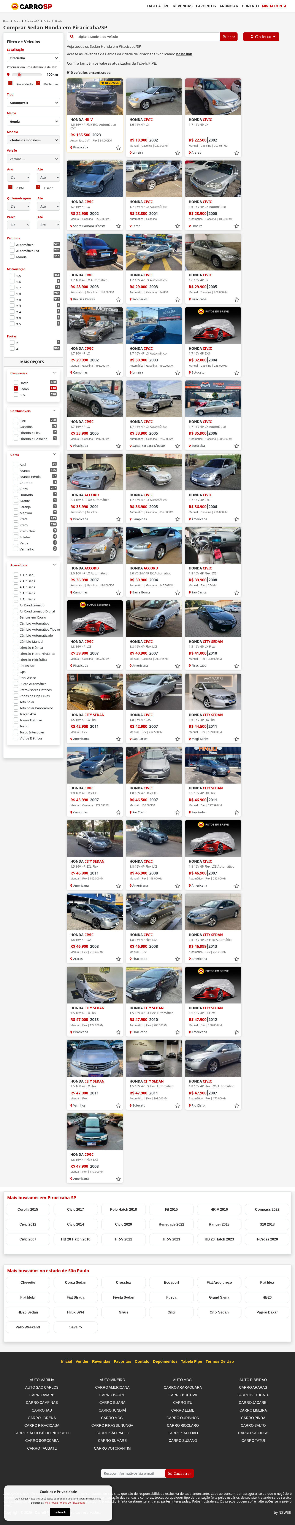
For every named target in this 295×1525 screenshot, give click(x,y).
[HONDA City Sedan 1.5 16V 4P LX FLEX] (213, 618)
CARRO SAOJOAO (183, 1433)
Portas (12, 336)
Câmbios (13, 238)
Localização (15, 50)
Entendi (60, 1512)
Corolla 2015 (27, 1209)
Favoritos (206, 6)
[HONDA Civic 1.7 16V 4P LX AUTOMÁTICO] (154, 179)
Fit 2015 (171, 1209)
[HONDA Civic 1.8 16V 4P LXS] (95, 618)
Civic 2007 (27, 1239)
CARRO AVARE (41, 1395)
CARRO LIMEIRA (253, 1410)
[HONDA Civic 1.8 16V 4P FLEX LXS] (154, 618)
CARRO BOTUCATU (253, 1395)
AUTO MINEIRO (112, 1380)
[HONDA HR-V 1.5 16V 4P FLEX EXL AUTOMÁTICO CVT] (95, 96)
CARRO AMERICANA (112, 1387)
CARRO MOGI (112, 1418)
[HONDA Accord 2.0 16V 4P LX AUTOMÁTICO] (95, 545)
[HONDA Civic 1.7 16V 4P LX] (213, 96)
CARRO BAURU (112, 1395)
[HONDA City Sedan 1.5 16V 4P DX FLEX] (213, 692)
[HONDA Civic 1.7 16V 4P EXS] (213, 325)
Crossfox (123, 1282)
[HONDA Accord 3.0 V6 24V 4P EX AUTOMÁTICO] (154, 545)
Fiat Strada (75, 1297)
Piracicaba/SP (32, 21)
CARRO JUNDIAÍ (112, 1410)
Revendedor (25, 84)
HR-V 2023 (171, 1239)
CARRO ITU (182, 1402)
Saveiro (75, 1327)
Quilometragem (19, 198)
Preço (11, 217)
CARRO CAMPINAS (42, 1402)
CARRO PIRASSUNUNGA (112, 1425)
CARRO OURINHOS (183, 1418)
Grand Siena (219, 1297)
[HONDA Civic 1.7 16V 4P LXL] (213, 472)
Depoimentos (165, 1361)
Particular (51, 84)
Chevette (28, 1282)
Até (40, 169)
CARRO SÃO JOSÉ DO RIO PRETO (42, 1433)
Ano (10, 169)
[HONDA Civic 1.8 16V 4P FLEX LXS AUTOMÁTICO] (213, 838)
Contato (250, 6)
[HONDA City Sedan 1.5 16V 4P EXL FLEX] (95, 838)
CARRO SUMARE (112, 1440)
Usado (48, 188)
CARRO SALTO (253, 1425)
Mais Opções (32, 361)
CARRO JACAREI (253, 1402)
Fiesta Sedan (123, 1297)
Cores (14, 454)
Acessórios (18, 565)
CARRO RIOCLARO (183, 1425)
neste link (184, 54)
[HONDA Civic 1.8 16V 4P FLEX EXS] (213, 545)
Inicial (66, 1361)
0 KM (20, 188)
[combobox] (33, 57)
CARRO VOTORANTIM (112, 1448)
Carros (17, 21)
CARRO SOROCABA (42, 1440)
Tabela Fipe (158, 6)
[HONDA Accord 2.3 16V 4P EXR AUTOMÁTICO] (95, 472)
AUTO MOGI (182, 1380)
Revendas (183, 6)
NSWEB (285, 1512)
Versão (12, 151)
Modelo (12, 132)
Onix (171, 1312)
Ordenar (263, 37)
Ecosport (171, 1282)
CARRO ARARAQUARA (183, 1387)
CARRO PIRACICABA (41, 1425)
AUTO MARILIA (42, 1380)
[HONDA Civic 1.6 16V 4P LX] (154, 96)
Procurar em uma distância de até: (32, 67)
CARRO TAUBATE (42, 1448)
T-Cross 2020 (267, 1239)
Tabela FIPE (146, 63)
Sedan (47, 21)
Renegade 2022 (171, 1224)
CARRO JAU (42, 1410)
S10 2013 (267, 1224)
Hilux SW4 (75, 1312)
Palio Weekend (28, 1327)
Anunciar (228, 6)
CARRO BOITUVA (182, 1395)
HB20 (267, 1297)
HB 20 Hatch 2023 (219, 1239)
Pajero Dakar (267, 1312)
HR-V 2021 (123, 1239)
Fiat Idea (267, 1282)
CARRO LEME (182, 1410)
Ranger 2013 (219, 1224)
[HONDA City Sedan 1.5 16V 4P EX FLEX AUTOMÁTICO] (154, 985)
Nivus (123, 1312)
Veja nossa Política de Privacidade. (65, 1502)
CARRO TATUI (253, 1440)
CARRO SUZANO (183, 1440)
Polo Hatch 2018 (123, 1209)
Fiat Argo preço (219, 1282)
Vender (82, 1361)
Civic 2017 (75, 1209)
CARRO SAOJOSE (253, 1433)
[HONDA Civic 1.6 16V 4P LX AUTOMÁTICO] (213, 179)
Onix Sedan (219, 1312)
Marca (11, 113)
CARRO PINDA (253, 1418)
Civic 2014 (75, 1224)
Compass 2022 (267, 1209)
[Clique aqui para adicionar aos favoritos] (118, 148)
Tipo (10, 94)
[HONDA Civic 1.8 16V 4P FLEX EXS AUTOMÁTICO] (213, 1058)
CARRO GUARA (112, 1402)
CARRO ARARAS (253, 1387)
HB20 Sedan (27, 1312)
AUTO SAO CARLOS (42, 1387)
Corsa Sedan (75, 1282)
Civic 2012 (27, 1224)
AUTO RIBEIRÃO (253, 1380)
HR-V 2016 (219, 1209)
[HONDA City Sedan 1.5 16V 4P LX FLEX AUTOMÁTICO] (213, 912)
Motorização (16, 269)
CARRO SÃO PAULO (112, 1433)
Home (6, 21)
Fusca (171, 1297)
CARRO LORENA (42, 1418)
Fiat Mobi (27, 1297)
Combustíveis (20, 411)
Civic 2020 (123, 1224)
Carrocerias (18, 373)
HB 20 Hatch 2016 (75, 1239)
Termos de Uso (220, 1361)
